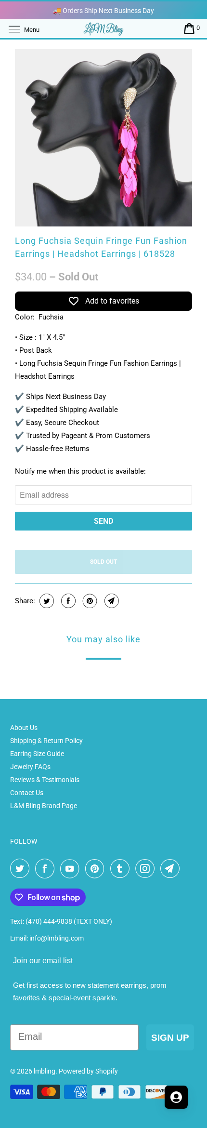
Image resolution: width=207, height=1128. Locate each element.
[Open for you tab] (176, 1097)
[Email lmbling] (171, 868)
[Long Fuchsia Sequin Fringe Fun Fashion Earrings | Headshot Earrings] (103, 137)
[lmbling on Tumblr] (121, 868)
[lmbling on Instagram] (146, 868)
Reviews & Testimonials (44, 779)
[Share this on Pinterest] (88, 601)
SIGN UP (170, 1038)
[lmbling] (103, 28)
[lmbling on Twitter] (21, 868)
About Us (24, 727)
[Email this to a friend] (110, 601)
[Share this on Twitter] (45, 601)
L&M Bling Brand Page (43, 806)
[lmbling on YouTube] (71, 868)
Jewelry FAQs (30, 766)
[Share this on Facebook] (67, 601)
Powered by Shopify (88, 1071)
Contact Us (26, 792)
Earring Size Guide (37, 753)
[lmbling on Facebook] (46, 868)
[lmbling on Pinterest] (96, 868)
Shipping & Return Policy (46, 740)
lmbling (44, 1071)
